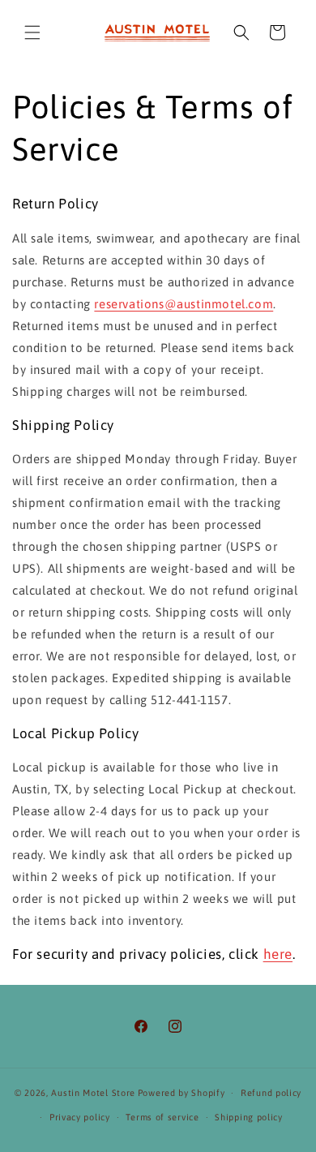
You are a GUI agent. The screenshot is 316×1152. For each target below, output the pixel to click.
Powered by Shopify (181, 1093)
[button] (32, 32)
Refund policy (271, 1093)
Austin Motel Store (93, 1093)
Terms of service (162, 1117)
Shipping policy (249, 1117)
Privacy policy (79, 1117)
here (278, 954)
